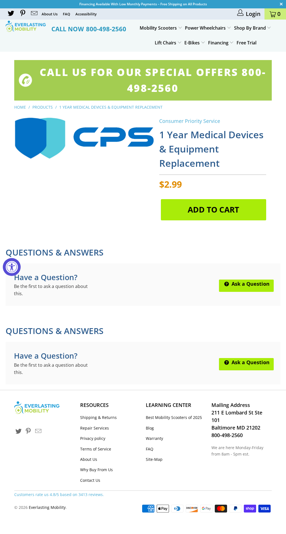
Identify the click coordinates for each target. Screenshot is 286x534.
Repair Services (94, 428)
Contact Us (90, 480)
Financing (219, 43)
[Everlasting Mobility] (26, 26)
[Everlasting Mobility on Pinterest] (22, 14)
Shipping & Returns (98, 417)
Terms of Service (95, 449)
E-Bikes (192, 43)
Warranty (154, 438)
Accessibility (86, 13)
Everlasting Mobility (47, 507)
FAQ (66, 13)
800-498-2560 (106, 29)
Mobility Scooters (159, 28)
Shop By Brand (250, 28)
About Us (50, 13)
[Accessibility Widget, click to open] (12, 267)
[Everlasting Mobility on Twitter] (10, 14)
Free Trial (246, 43)
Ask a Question (250, 283)
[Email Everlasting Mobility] (33, 14)
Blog (150, 428)
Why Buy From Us (96, 469)
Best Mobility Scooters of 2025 (174, 417)
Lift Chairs (166, 43)
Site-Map (154, 459)
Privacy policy (92, 438)
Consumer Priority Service (189, 121)
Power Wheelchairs (206, 28)
